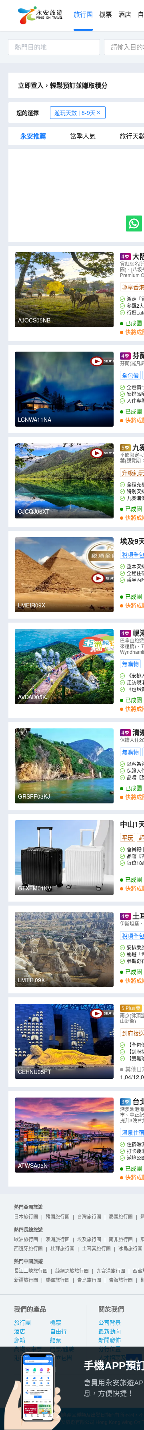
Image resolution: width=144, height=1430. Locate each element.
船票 (55, 1340)
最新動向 (109, 1331)
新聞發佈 (109, 1340)
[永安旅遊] (39, 15)
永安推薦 (33, 136)
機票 (105, 14)
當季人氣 (83, 136)
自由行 (58, 1331)
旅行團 (83, 14)
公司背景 (109, 1322)
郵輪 (19, 1340)
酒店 (124, 14)
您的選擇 (27, 113)
